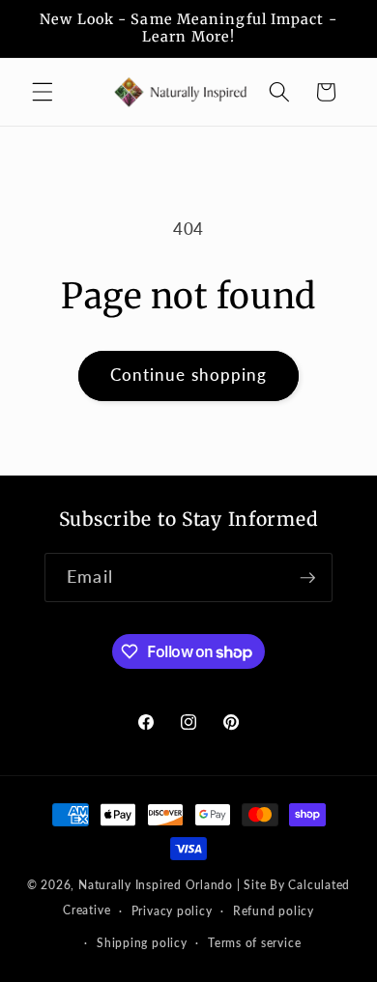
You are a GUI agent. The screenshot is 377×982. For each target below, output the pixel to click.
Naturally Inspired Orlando (155, 885)
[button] (42, 92)
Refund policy (273, 911)
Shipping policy (142, 943)
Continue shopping (189, 375)
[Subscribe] (307, 578)
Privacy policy (172, 911)
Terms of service (254, 943)
